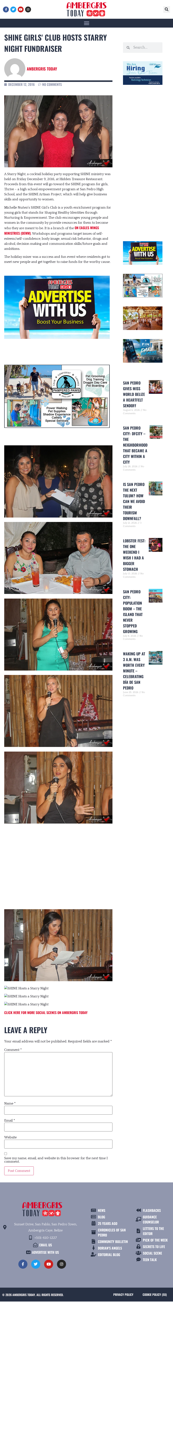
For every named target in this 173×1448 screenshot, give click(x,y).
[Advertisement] (58, 862)
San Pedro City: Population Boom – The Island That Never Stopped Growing (133, 611)
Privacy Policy (123, 1294)
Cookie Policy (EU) (155, 1294)
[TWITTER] (13, 9)
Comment (13, 1049)
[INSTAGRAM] (28, 9)
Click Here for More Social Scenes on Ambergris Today (46, 1012)
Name (10, 1103)
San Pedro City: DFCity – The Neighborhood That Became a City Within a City (135, 445)
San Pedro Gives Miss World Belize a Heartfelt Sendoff (134, 394)
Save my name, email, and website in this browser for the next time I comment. (56, 1160)
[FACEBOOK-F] (6, 9)
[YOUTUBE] (21, 9)
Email (9, 1120)
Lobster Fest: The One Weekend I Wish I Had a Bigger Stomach (134, 555)
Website (10, 1137)
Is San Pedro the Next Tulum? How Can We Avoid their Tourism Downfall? (134, 501)
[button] (166, 9)
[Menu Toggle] (86, 23)
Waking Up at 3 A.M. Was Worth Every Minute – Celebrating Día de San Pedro (134, 671)
